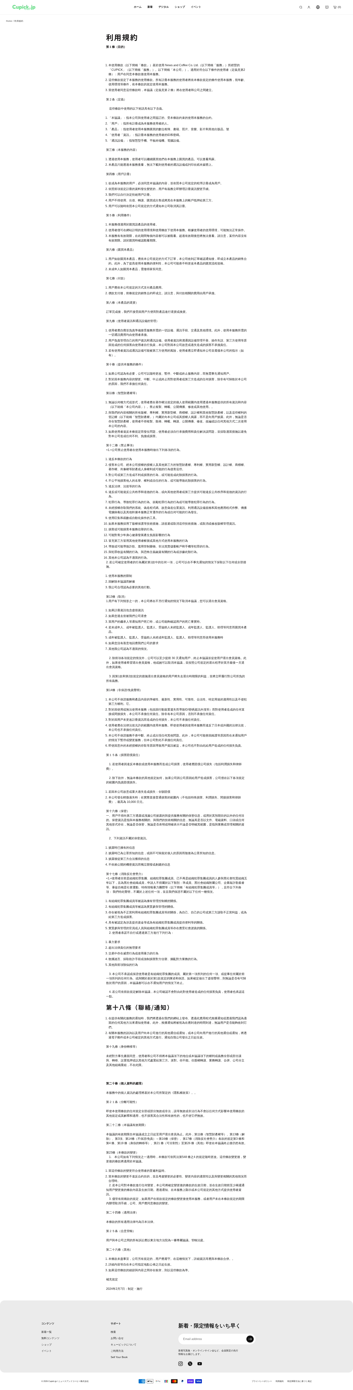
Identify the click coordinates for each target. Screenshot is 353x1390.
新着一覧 (46, 1331)
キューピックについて (123, 1344)
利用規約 (280, 1381)
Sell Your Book (119, 1357)
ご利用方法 (117, 1350)
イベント (46, 1350)
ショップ (46, 1344)
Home (9, 21)
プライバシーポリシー (262, 1381)
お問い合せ (117, 1338)
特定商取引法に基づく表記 (299, 1381)
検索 (113, 1331)
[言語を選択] (318, 7)
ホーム (138, 6)
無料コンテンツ (50, 1338)
